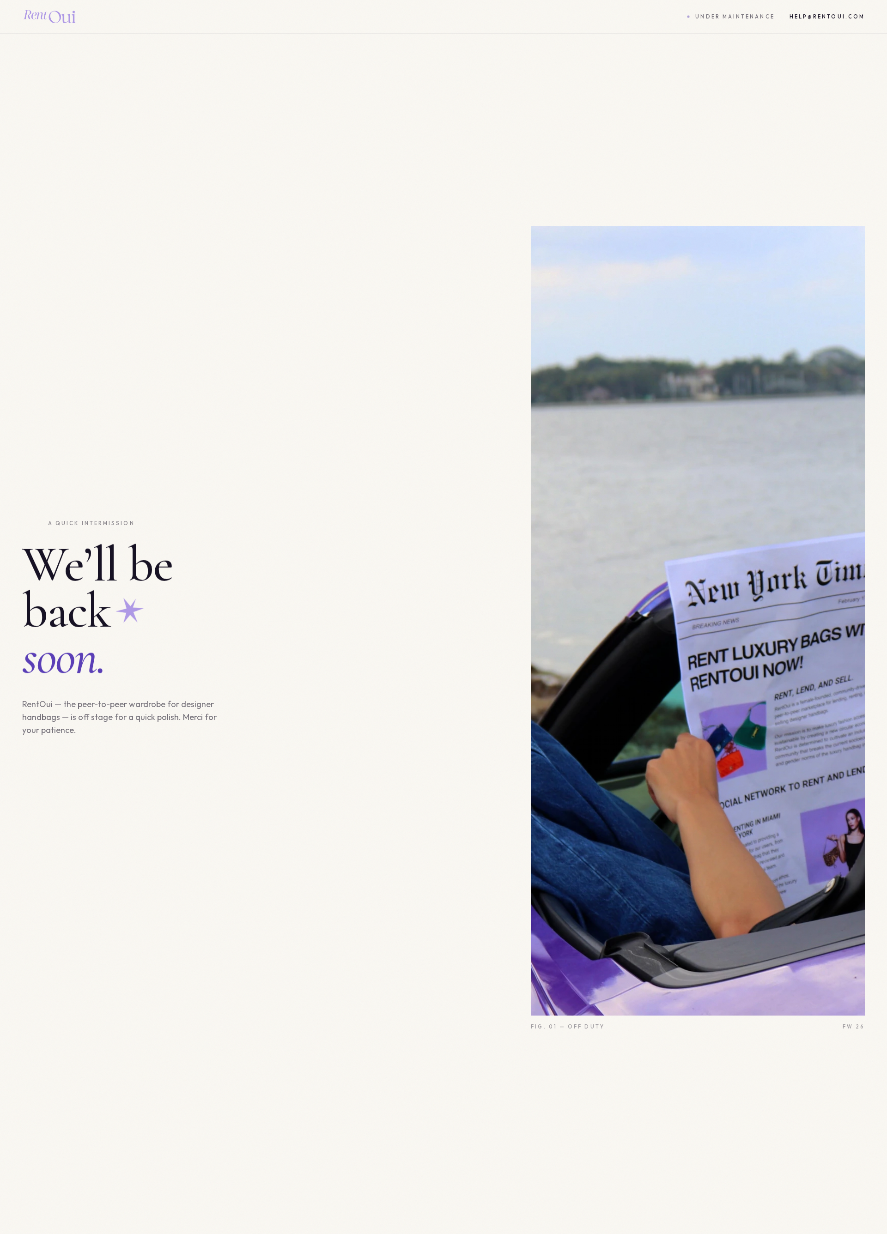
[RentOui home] (49, 16)
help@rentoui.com (827, 16)
